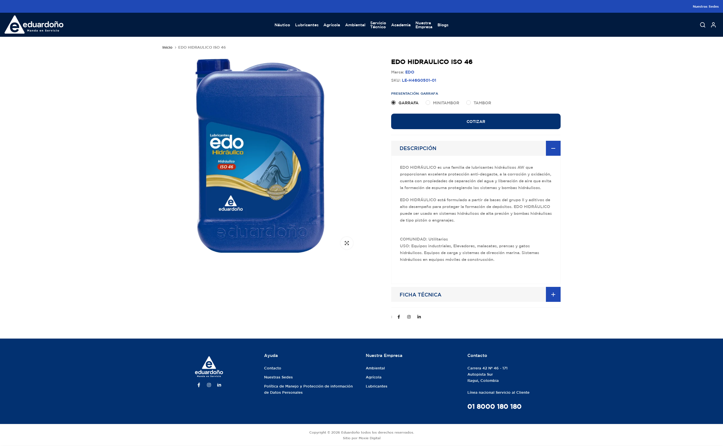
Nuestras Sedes (706, 6)
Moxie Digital (369, 438)
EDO (409, 72)
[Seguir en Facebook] (399, 317)
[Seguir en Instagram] (409, 317)
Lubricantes (307, 25)
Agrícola (331, 25)
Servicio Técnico (378, 25)
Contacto (272, 368)
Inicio (167, 47)
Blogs (442, 25)
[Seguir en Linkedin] (419, 317)
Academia (401, 25)
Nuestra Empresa (423, 25)
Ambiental (355, 25)
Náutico (282, 25)
